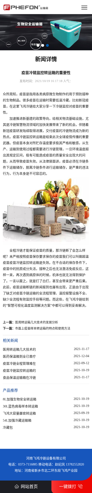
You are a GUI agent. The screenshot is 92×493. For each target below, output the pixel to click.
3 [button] (47, 45)
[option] (46, 32)
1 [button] (38, 45)
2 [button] (42, 45)
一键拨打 (67, 486)
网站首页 (29, 486)
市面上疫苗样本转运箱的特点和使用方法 (42, 328)
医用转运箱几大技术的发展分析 (36, 322)
